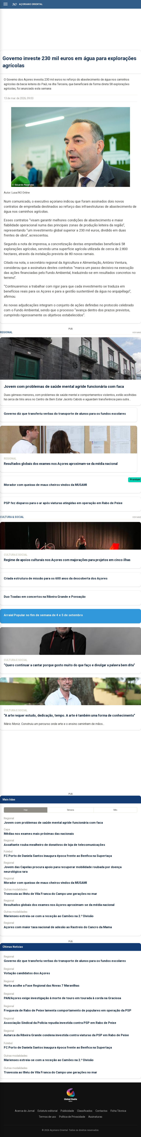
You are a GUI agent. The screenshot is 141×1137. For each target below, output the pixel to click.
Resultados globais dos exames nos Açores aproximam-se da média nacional (61, 464)
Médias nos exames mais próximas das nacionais (39, 833)
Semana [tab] (70, 810)
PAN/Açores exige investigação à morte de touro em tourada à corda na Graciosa (62, 998)
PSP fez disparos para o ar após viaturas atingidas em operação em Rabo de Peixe (63, 503)
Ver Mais (136, 332)
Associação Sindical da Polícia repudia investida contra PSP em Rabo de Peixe (60, 1023)
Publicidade (67, 1110)
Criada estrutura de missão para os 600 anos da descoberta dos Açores (55, 578)
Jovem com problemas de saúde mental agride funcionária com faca (64, 386)
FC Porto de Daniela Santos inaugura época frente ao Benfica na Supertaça (58, 856)
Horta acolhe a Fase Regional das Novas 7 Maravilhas (41, 985)
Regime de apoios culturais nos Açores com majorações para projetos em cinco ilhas (67, 560)
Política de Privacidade (72, 1116)
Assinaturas (95, 1116)
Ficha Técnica (118, 1110)
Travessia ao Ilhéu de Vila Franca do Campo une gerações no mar (50, 894)
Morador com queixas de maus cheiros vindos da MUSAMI (45, 485)
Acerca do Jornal (25, 1110)
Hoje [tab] (26, 810)
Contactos (101, 1110)
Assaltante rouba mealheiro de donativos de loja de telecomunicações (54, 845)
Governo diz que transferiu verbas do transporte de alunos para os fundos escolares (65, 413)
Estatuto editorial (47, 1110)
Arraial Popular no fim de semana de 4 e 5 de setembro (43, 615)
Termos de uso (47, 1116)
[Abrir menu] (5, 4)
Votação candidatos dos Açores (27, 973)
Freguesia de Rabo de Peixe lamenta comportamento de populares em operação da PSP (67, 1010)
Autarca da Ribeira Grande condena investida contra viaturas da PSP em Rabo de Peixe (66, 1035)
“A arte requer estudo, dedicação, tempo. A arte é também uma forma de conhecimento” (69, 715)
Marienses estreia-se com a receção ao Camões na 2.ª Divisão (48, 916)
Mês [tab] (115, 810)
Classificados (84, 1110)
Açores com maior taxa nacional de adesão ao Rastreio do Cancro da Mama (58, 927)
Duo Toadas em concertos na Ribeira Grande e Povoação (45, 596)
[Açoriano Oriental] (70, 1102)
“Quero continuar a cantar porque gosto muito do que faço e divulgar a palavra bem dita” (69, 665)
